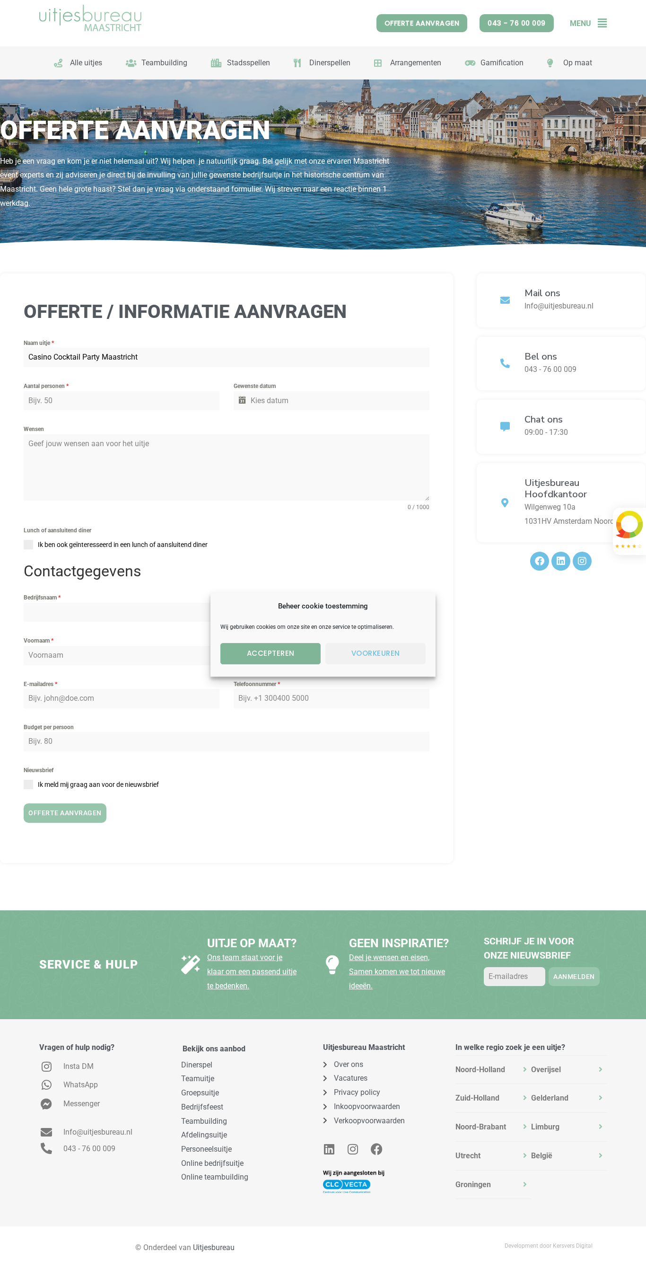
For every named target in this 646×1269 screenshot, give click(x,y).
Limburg (545, 1126)
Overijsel (546, 1069)
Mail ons (542, 293)
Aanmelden (574, 976)
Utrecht (467, 1155)
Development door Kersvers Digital (549, 1246)
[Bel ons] (505, 363)
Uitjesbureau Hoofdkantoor (555, 488)
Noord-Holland (480, 1069)
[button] (599, 23)
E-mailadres (40, 684)
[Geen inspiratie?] (332, 964)
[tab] (493, 1070)
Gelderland (549, 1097)
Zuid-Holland (477, 1097)
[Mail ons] (505, 300)
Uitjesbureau (214, 1247)
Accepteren (271, 653)
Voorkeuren (375, 653)
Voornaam (38, 640)
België (541, 1155)
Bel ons (540, 356)
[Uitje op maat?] (190, 964)
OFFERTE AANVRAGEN (65, 813)
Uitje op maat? (252, 943)
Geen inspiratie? (399, 943)
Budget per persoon (49, 727)
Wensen (34, 429)
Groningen (473, 1184)
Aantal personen (46, 386)
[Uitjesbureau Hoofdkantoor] (505, 503)
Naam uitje (39, 343)
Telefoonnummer (257, 684)
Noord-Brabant (480, 1126)
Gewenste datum (255, 386)
